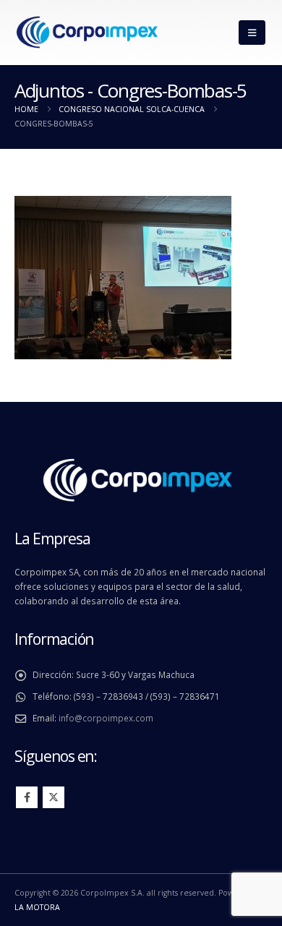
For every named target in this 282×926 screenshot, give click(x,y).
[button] (252, 32)
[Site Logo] (86, 32)
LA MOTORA (37, 907)
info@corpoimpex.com (106, 718)
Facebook (27, 797)
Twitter (53, 797)
